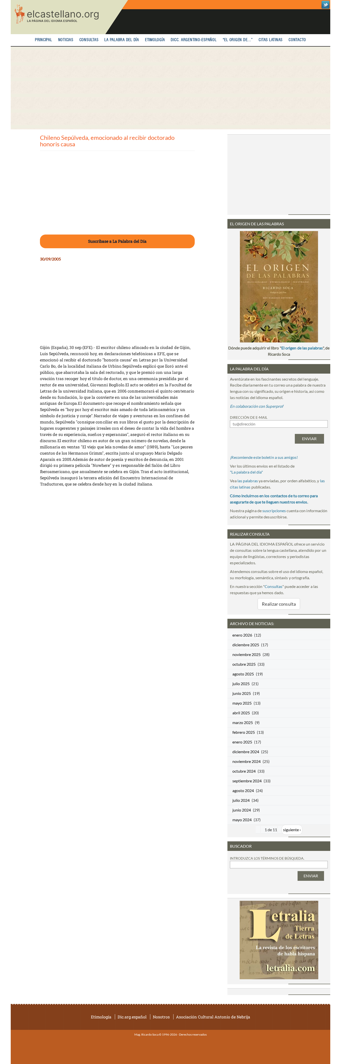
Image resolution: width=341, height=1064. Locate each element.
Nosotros (161, 1016)
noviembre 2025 (246, 654)
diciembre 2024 (245, 751)
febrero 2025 (243, 732)
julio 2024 (241, 800)
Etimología (155, 40)
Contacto (297, 40)
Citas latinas (271, 40)
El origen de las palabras (302, 347)
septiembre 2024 (247, 780)
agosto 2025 (243, 673)
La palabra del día (121, 40)
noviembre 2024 (246, 761)
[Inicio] (69, 17)
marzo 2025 (242, 722)
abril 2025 (241, 712)
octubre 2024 (244, 771)
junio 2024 (241, 810)
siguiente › (292, 829)
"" (246, 472)
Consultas (89, 40)
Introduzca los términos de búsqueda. (267, 858)
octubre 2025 (244, 664)
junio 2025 (241, 693)
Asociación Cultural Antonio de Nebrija (213, 1016)
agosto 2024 (243, 790)
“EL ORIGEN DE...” (238, 40)
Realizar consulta (279, 604)
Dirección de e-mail (248, 417)
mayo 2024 (242, 819)
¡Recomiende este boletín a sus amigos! (264, 457)
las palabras (247, 480)
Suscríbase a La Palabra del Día (117, 241)
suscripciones (274, 510)
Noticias (65, 40)
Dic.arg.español (132, 1016)
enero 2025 (242, 741)
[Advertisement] (170, 88)
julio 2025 (241, 683)
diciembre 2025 (245, 644)
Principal (43, 40)
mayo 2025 (242, 703)
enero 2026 (242, 635)
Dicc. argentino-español (193, 40)
